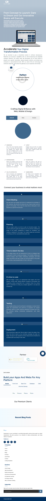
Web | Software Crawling (10, 480)
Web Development (8, 470)
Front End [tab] (15, 383)
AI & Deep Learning (9, 478)
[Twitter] (8, 441)
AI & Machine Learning (9, 476)
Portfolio (6, 454)
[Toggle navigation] (41, 2)
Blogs (6, 452)
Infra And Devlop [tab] (23, 386)
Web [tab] (23, 117)
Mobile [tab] (34, 117)
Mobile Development (9, 472)
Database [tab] (32, 383)
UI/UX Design (7, 468)
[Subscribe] (40, 491)
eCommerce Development (10, 474)
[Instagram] (11, 441)
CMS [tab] (39, 383)
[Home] (7, 3)
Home (6, 448)
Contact (6, 458)
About (6, 450)
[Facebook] (5, 441)
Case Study (7, 456)
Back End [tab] (23, 383)
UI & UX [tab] (12, 117)
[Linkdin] (15, 441)
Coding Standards (8, 460)
